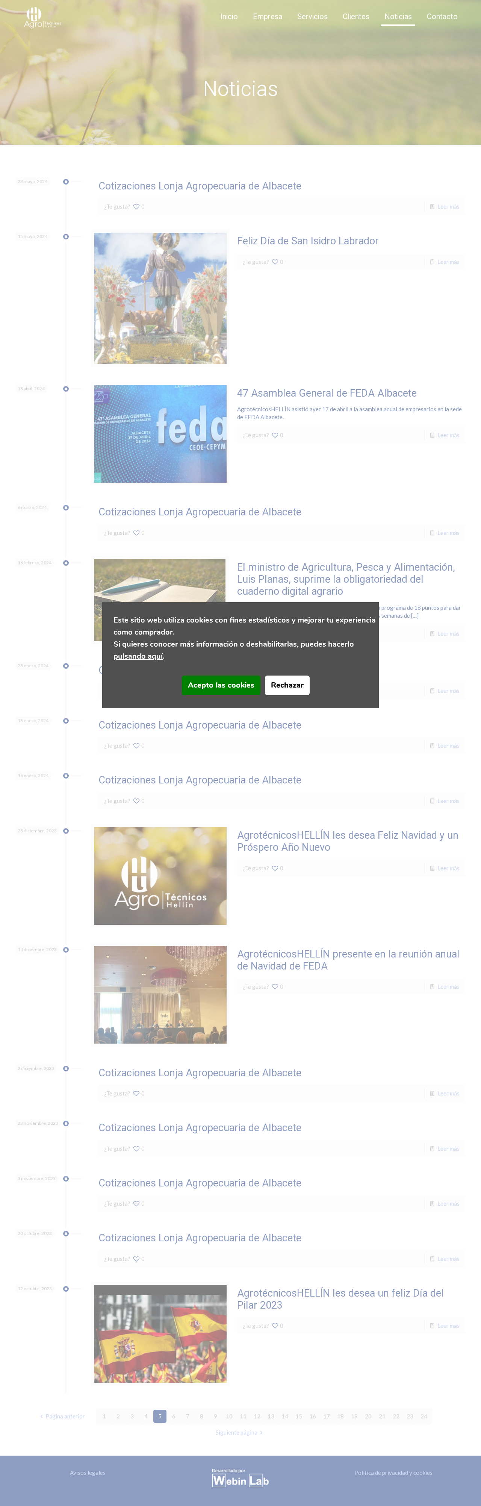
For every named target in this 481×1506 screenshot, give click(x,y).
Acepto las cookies (221, 685)
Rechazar (287, 685)
